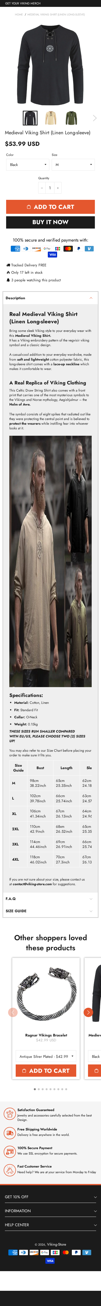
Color (9, 155)
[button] (88, 1012)
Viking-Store (56, 1244)
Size (54, 155)
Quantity (43, 178)
